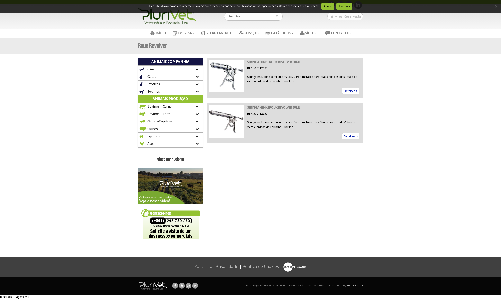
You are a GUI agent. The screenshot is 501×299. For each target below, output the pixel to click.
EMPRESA (184, 33)
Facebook (175, 286)
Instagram (188, 286)
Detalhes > (351, 91)
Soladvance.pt (355, 285)
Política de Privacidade (216, 266)
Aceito (328, 6)
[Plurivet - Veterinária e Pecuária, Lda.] (167, 16)
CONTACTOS (340, 33)
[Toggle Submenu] (170, 69)
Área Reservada (347, 16)
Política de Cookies (261, 266)
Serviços (251, 33)
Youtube (182, 286)
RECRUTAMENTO (219, 33)
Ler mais (344, 6)
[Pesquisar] (277, 16)
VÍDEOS (310, 33)
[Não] (496, 6)
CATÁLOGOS (280, 33)
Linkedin (195, 286)
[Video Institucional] (170, 185)
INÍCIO (160, 33)
